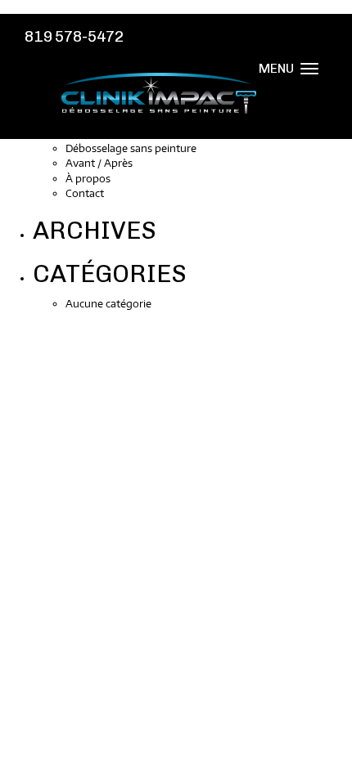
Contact (84, 192)
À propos (88, 178)
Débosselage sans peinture (130, 148)
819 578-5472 (74, 36)
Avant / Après (99, 162)
